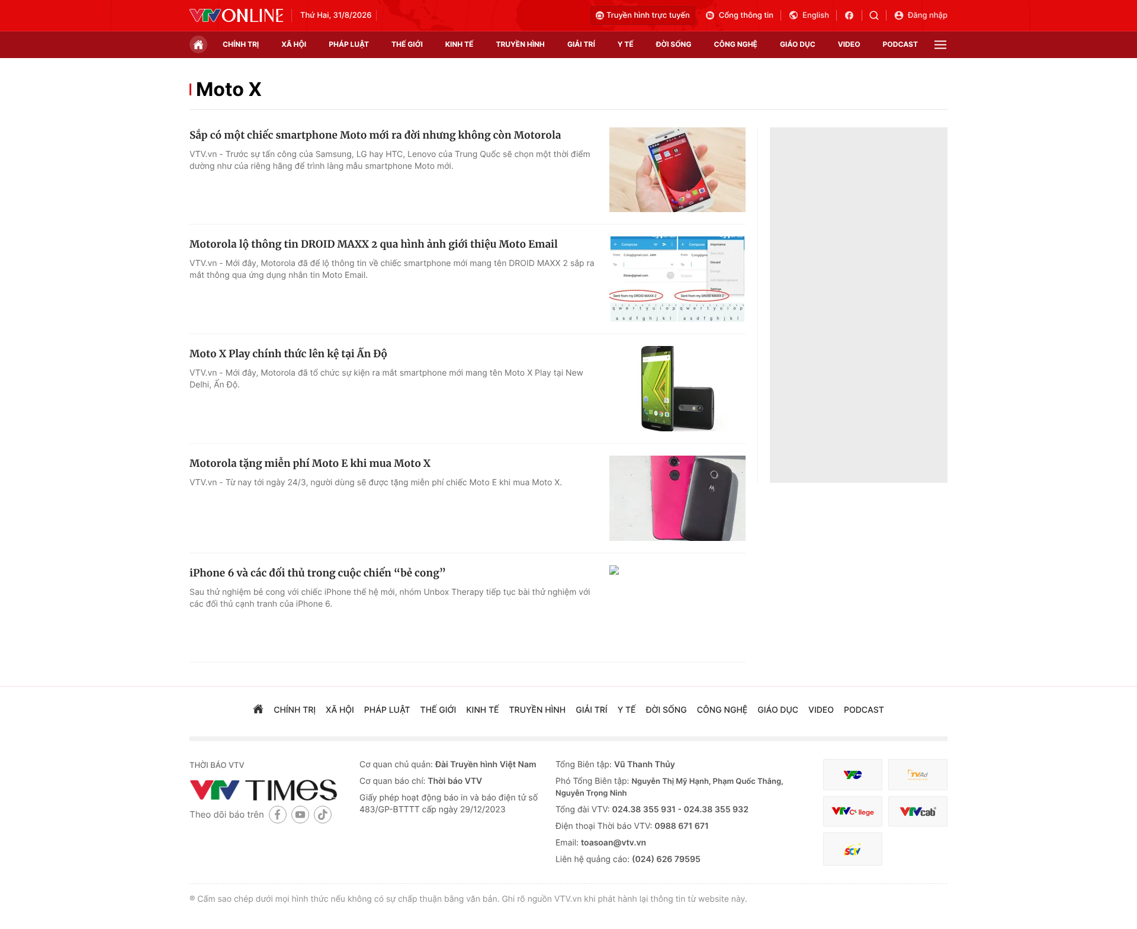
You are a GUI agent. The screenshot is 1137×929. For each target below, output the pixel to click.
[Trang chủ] (198, 44)
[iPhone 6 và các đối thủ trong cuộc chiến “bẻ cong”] (677, 608)
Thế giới (407, 44)
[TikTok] (323, 814)
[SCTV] (852, 849)
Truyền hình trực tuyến (648, 15)
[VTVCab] (918, 811)
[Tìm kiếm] (878, 15)
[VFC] (852, 774)
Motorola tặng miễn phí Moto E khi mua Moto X (310, 463)
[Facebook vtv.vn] (853, 15)
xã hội (293, 44)
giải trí (581, 44)
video (849, 44)
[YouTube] (300, 814)
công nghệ (735, 44)
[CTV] (852, 811)
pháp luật (349, 44)
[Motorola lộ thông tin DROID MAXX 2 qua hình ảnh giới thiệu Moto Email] (677, 279)
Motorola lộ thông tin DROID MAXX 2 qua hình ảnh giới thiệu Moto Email (374, 244)
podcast (900, 44)
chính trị (241, 44)
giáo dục (797, 44)
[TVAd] (918, 774)
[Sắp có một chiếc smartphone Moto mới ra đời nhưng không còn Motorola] (677, 170)
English (815, 15)
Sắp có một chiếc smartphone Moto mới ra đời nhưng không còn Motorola (375, 135)
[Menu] (940, 44)
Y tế (626, 44)
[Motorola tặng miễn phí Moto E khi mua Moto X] (677, 498)
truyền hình (520, 44)
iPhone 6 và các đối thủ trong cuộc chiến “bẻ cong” (318, 572)
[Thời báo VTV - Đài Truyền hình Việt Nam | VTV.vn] (236, 15)
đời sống (674, 44)
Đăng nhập (928, 15)
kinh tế (459, 44)
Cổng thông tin (746, 15)
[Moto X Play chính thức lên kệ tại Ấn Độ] (677, 388)
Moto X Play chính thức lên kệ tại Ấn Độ (288, 353)
